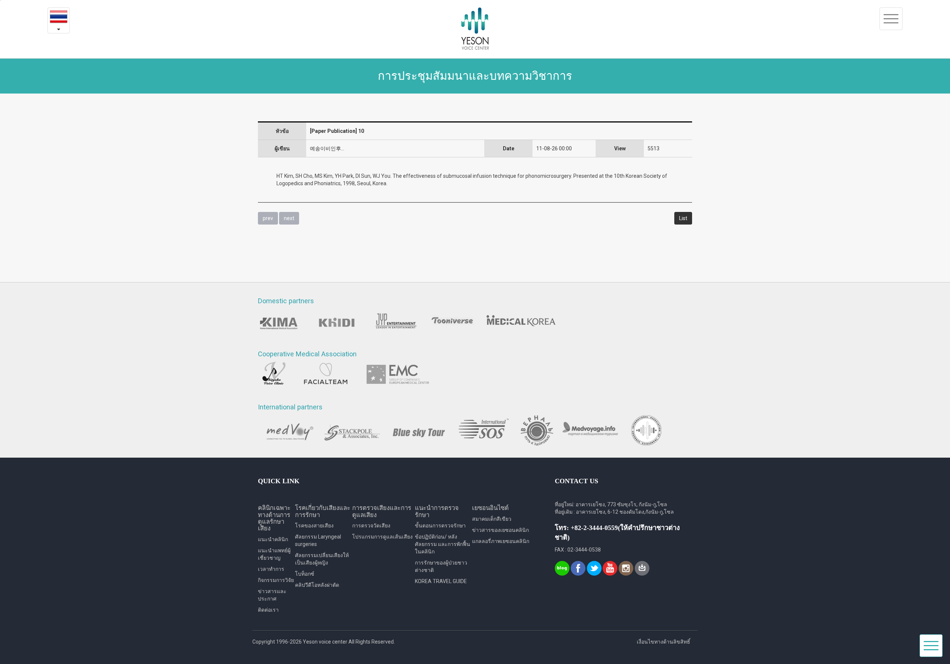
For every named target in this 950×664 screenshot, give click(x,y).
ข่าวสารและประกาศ (272, 595)
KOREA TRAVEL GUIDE (441, 581)
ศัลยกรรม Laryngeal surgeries (318, 540)
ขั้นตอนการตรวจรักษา (440, 526)
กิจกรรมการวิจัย (276, 580)
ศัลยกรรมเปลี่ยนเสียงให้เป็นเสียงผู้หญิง (322, 559)
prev (268, 218)
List (683, 218)
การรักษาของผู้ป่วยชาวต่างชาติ (441, 566)
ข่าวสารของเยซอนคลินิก (500, 530)
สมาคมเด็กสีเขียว (491, 519)
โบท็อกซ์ (304, 574)
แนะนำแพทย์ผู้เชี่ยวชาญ (274, 554)
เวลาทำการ (271, 569)
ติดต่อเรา (268, 610)
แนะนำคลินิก (273, 539)
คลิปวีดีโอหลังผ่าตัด (317, 585)
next (289, 218)
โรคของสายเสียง (314, 526)
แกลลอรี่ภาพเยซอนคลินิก (500, 541)
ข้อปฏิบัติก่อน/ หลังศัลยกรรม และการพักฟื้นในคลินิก (442, 544)
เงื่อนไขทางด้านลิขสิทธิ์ (663, 642)
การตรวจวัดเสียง (371, 526)
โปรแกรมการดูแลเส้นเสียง (382, 537)
